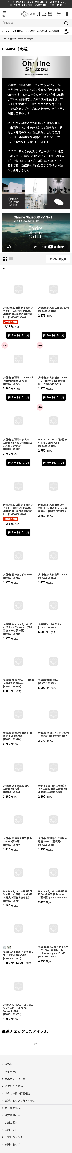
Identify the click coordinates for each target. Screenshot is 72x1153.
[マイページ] (67, 14)
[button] (4, 14)
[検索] (66, 23)
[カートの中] (58, 14)
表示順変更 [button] (59, 259)
